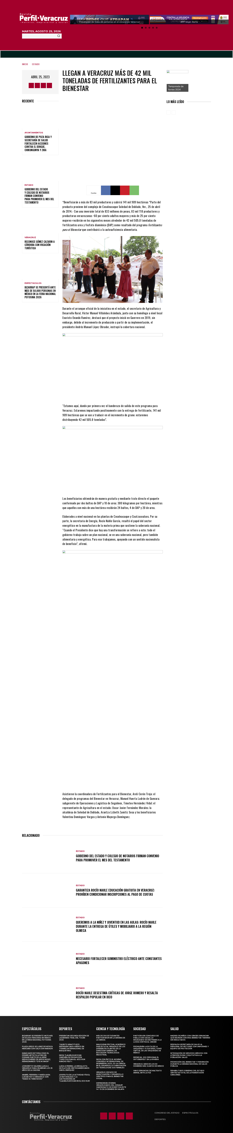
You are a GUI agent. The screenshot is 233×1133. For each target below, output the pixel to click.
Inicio (25, 64)
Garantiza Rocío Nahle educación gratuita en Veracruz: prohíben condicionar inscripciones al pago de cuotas (115, 892)
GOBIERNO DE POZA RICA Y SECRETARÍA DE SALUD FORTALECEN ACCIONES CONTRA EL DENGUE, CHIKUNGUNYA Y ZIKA (38, 143)
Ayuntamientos (34, 133)
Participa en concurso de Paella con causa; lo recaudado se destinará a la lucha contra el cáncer (147, 1039)
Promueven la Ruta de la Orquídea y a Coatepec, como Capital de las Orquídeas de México (147, 1050)
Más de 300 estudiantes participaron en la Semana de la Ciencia (110, 1038)
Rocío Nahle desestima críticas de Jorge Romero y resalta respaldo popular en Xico (117, 994)
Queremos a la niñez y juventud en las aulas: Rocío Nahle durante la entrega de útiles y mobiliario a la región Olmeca (116, 926)
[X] (43, 85)
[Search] (59, 36)
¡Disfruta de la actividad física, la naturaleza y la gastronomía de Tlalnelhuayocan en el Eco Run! (74, 1078)
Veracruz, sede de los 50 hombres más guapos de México (148, 1065)
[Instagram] (37, 85)
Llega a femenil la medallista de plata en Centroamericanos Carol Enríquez (74, 1068)
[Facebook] (31, 85)
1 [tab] (142, 28)
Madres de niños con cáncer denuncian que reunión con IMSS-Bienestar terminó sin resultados (190, 1038)
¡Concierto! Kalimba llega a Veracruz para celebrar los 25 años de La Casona (37, 1068)
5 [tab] (157, 28)
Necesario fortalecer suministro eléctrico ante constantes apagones (119, 960)
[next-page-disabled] (174, 112)
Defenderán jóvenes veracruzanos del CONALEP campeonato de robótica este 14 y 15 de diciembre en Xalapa (111, 1086)
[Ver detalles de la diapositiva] (177, 81)
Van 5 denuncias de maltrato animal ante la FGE (147, 1072)
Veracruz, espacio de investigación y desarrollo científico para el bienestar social (109, 1075)
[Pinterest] (124, 190)
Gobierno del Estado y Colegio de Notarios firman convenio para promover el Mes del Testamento (39, 195)
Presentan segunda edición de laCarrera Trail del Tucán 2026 (74, 1038)
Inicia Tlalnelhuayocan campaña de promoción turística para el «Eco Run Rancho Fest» (72, 1058)
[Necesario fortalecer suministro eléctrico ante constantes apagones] (47, 959)
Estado (36, 64)
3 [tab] (149, 28)
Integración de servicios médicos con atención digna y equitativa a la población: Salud (188, 1055)
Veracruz (30, 237)
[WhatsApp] (134, 190)
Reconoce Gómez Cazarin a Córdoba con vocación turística (40, 245)
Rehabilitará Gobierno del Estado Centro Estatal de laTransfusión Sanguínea (187, 1073)
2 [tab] (146, 28)
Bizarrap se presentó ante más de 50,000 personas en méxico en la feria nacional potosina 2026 (40, 292)
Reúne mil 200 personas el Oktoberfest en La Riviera (146, 1058)
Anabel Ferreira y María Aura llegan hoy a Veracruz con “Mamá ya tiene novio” (36, 1077)
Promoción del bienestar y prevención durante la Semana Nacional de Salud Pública (189, 1064)
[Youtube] (49, 85)
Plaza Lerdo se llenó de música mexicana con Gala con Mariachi (37, 1048)
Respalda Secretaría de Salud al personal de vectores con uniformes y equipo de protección (189, 1046)
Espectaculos (33, 283)
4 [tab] (153, 28)
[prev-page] (169, 112)
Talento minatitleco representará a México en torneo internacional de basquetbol (71, 1047)
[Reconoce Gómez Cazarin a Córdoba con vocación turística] (40, 222)
